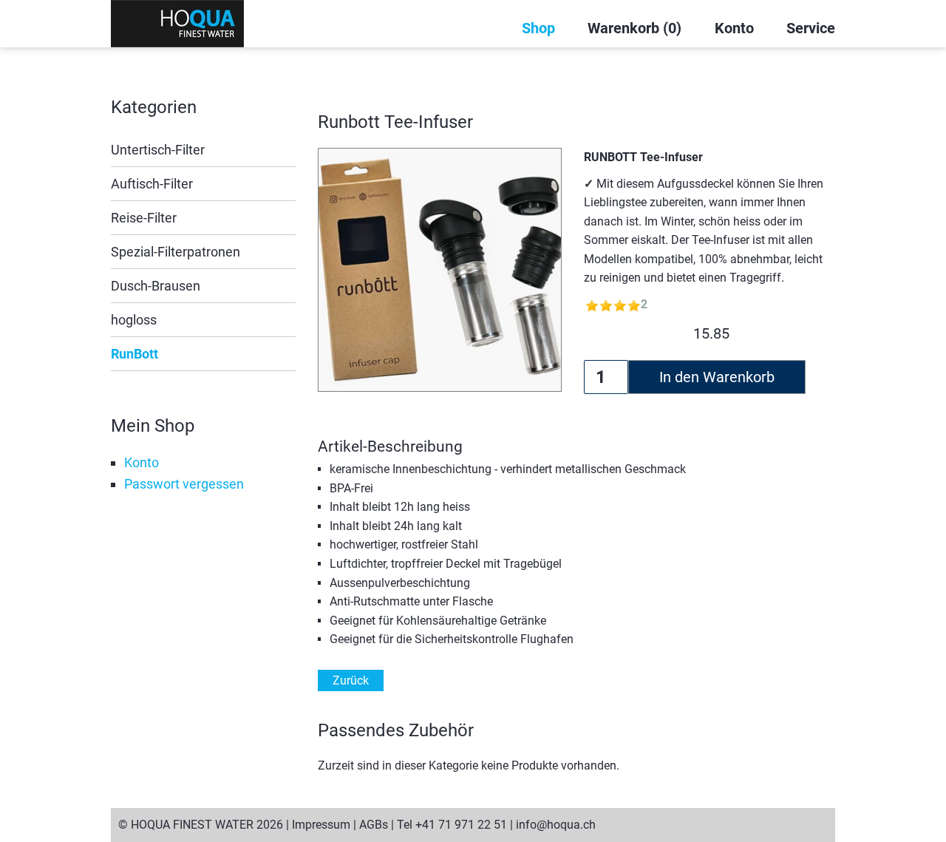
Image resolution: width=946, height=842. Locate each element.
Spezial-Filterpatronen (175, 251)
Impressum (321, 825)
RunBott (134, 353)
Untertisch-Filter (158, 149)
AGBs (373, 825)
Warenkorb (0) (634, 28)
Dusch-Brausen (155, 285)
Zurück (351, 680)
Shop (538, 28)
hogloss (134, 319)
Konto (734, 28)
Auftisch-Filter (152, 183)
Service (810, 28)
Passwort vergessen (184, 484)
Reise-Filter (144, 217)
